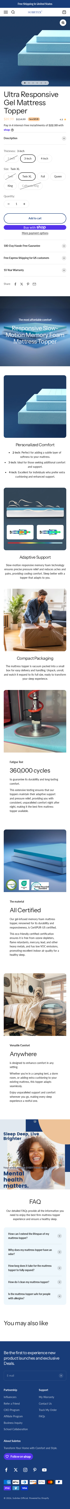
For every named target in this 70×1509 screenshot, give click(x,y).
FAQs (42, 1416)
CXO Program (12, 1410)
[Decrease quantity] (8, 204)
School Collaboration (16, 1429)
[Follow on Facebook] (6, 1469)
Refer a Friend (12, 1403)
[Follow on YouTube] (44, 1469)
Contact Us (45, 1403)
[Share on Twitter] (21, 284)
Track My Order (48, 1410)
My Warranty (46, 1397)
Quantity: (9, 196)
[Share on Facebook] (15, 284)
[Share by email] (34, 284)
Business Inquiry (13, 1422)
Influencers (10, 1397)
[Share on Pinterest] (28, 284)
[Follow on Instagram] (25, 1469)
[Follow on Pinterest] (34, 1469)
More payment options (35, 233)
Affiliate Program (13, 1416)
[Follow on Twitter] (15, 1469)
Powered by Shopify (39, 1498)
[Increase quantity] (24, 204)
